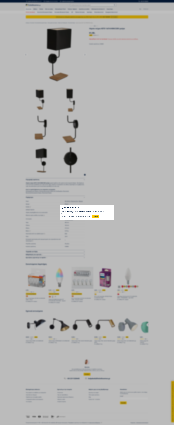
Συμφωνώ (95, 216)
